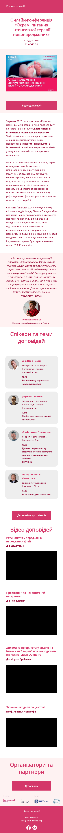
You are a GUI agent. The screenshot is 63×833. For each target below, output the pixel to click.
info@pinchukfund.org (31, 820)
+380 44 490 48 (31, 817)
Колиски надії (15, 6)
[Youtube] (34, 827)
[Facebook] (28, 827)
